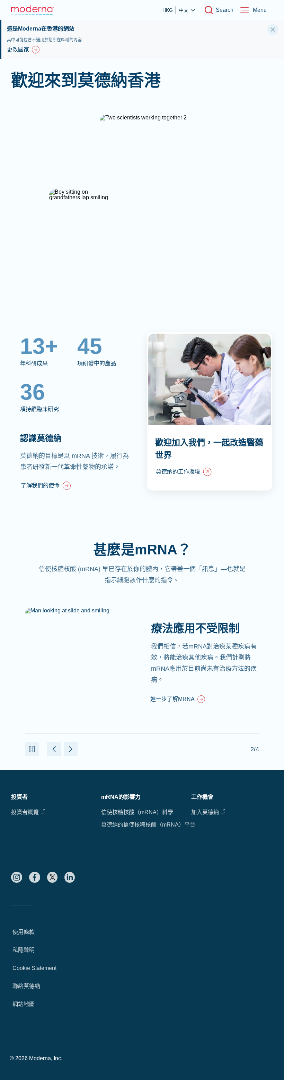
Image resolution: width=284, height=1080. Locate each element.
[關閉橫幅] (272, 29)
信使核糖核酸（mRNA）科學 (137, 812)
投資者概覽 (25, 812)
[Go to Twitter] (52, 877)
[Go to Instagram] (16, 877)
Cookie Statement (34, 968)
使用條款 (23, 932)
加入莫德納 (205, 812)
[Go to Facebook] (34, 877)
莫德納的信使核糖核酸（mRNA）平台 (148, 825)
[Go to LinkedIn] (69, 877)
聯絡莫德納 (26, 986)
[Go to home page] (32, 9)
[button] (32, 749)
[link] (45, 486)
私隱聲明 (23, 950)
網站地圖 (23, 1004)
